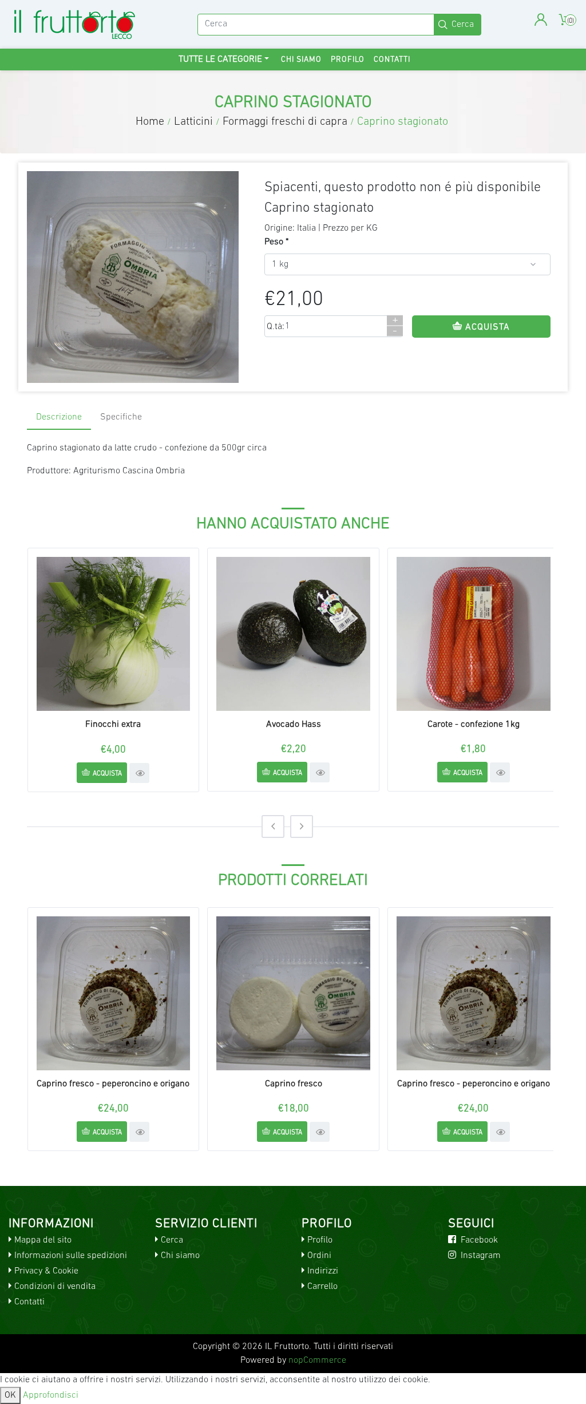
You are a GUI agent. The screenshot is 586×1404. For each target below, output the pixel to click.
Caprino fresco (293, 1084)
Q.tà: (275, 326)
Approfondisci (50, 1395)
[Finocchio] (114, 634)
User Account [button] (541, 19)
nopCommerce (317, 1360)
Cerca (172, 1240)
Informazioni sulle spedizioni (70, 1255)
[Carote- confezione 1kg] (474, 634)
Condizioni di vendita (55, 1286)
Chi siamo (301, 60)
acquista (107, 773)
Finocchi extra (113, 724)
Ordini (319, 1255)
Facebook (478, 1240)
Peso (273, 242)
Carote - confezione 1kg (473, 724)
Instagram (479, 1255)
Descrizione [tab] (59, 417)
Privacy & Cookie (46, 1271)
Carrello (322, 1286)
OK (10, 1395)
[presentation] (273, 826)
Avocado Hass (293, 724)
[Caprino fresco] (293, 993)
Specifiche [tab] (121, 417)
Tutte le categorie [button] (220, 59)
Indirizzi (322, 1271)
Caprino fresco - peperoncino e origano (113, 1084)
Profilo (348, 60)
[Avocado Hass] (293, 634)
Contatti (392, 60)
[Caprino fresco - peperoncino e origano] (114, 993)
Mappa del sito (43, 1240)
